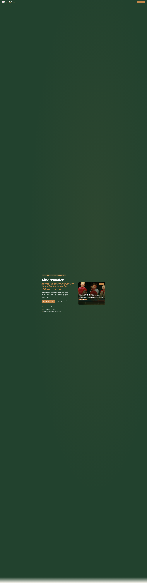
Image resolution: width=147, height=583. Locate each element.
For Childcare (64, 2)
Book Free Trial (141, 1)
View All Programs (61, 301)
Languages (70, 2)
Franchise (82, 2)
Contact (91, 2)
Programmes (76, 2)
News (96, 2)
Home (59, 2)
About (87, 2)
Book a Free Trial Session (48, 301)
